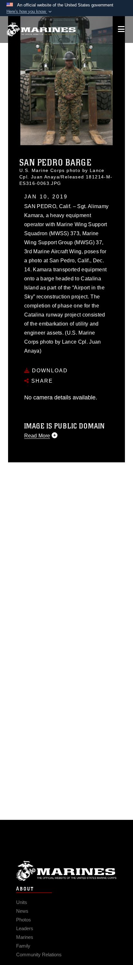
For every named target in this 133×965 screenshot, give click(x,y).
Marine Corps (66, 870)
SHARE (41, 381)
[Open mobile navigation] (121, 29)
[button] (29, 11)
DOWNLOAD (49, 370)
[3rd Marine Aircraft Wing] (41, 29)
